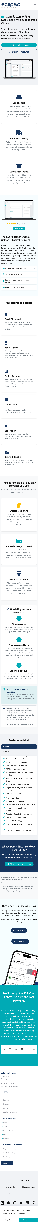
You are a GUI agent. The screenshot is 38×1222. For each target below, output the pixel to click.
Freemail (6, 1108)
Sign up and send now (20, 864)
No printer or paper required (15, 268)
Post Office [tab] (9, 746)
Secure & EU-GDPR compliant (15, 288)
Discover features (20, 51)
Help (5, 1122)
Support (6, 1126)
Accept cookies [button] (28, 1220)
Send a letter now (20, 45)
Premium (6, 1100)
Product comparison (10, 1112)
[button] (19, 1213)
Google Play (21, 941)
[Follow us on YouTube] (15, 1202)
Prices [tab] (6, 751)
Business (6, 1104)
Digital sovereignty (9, 1148)
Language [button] (6, 1163)
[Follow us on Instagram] (33, 1202)
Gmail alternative (9, 1153)
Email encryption (9, 1157)
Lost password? (8, 1130)
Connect (6, 1096)
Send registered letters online (16, 274)
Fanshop (6, 1138)
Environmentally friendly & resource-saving (18, 281)
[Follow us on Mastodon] (9, 1202)
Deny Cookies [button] (10, 1220)
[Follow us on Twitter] (21, 1202)
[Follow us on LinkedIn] (27, 1202)
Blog (4, 1134)
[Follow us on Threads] (2, 1202)
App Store (20, 930)
